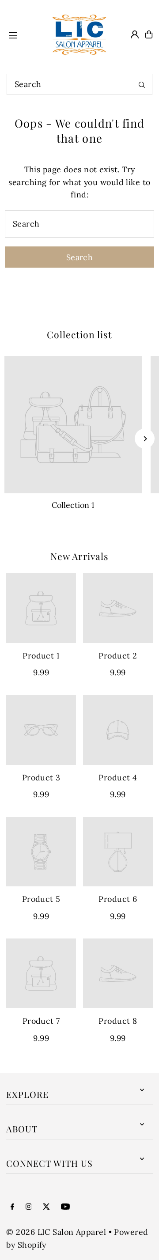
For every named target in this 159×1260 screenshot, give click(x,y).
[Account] (135, 34)
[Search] (141, 84)
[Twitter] (46, 1207)
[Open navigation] (23, 34)
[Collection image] (73, 424)
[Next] (145, 439)
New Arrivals (79, 556)
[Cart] (148, 34)
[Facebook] (12, 1207)
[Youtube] (65, 1207)
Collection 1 (73, 505)
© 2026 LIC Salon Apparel (56, 1232)
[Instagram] (29, 1207)
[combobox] (79, 84)
